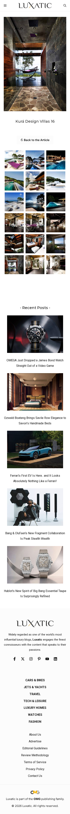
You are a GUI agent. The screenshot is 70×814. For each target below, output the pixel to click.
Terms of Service (35, 762)
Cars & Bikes (35, 680)
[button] (65, 5)
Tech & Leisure (35, 701)
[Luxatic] (35, 5)
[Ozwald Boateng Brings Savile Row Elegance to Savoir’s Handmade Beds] (35, 393)
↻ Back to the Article (35, 140)
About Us (35, 734)
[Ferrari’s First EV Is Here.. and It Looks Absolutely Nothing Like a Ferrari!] (35, 450)
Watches (35, 714)
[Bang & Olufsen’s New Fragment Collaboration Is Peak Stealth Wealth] (35, 508)
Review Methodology (35, 755)
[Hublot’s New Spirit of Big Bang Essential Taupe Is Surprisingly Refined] (35, 565)
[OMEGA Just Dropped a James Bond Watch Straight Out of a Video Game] (35, 335)
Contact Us (35, 776)
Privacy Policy (35, 769)
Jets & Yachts (35, 687)
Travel (35, 694)
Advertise (35, 741)
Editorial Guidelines (35, 748)
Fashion (35, 721)
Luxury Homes (35, 708)
